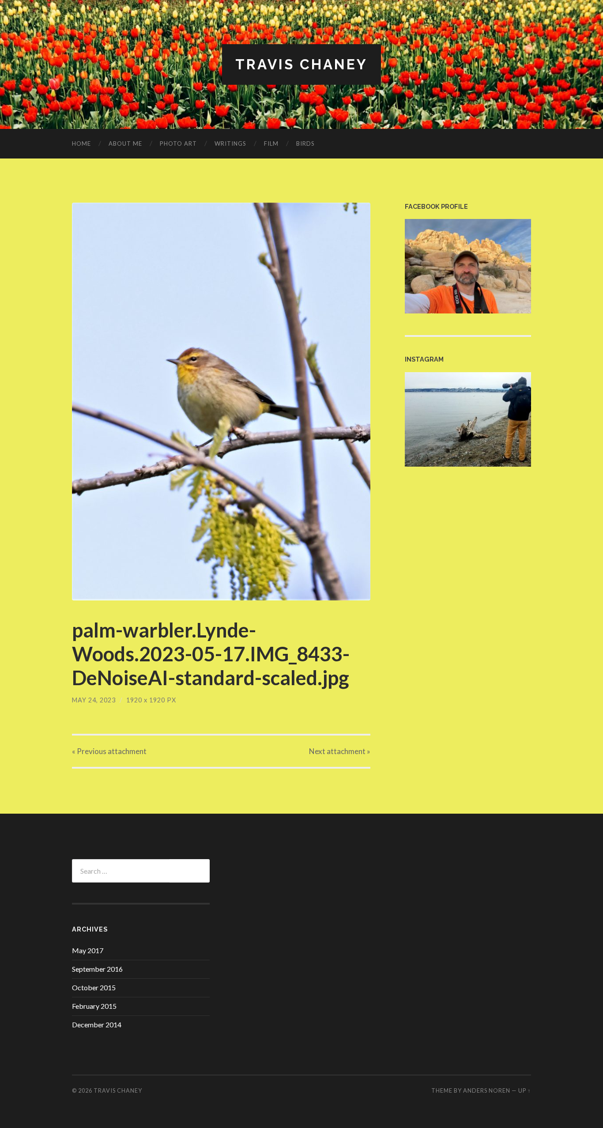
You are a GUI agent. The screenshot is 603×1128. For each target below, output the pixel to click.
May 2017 (87, 950)
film (271, 143)
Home (81, 143)
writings (230, 143)
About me (125, 143)
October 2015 (94, 987)
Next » (339, 751)
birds (305, 143)
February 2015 (94, 1006)
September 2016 (97, 969)
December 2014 (96, 1024)
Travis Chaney (301, 64)
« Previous (109, 751)
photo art (178, 143)
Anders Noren (486, 1090)
